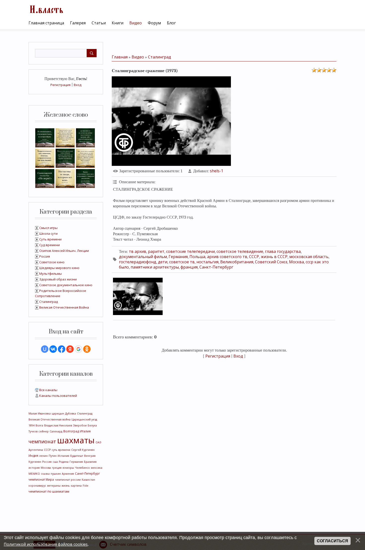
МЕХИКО (34, 473)
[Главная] (46, 9)
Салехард (56, 431)
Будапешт (76, 456)
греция (57, 467)
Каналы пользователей (58, 395)
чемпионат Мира (41, 479)
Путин (53, 456)
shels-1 (216, 171)
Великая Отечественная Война (64, 307)
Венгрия (90, 456)
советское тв (182, 262)
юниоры (68, 467)
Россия (44, 256)
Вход (77, 85)
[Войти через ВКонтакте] (53, 349)
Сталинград (48, 301)
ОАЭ (98, 442)
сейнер (43, 431)
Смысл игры (48, 228)
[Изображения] (138, 296)
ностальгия (207, 262)
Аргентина (36, 450)
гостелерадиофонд (137, 262)
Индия (33, 456)
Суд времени (49, 245)
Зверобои (80, 425)
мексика (96, 467)
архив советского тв (227, 256)
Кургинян (35, 461)
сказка (45, 473)
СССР (47, 450)
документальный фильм (143, 256)
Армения (68, 473)
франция (189, 267)
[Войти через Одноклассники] (87, 349)
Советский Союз (271, 262)
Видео (138, 57)
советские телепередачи (190, 251)
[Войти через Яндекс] (70, 349)
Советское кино (52, 262)
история (34, 467)
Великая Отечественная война (50, 419)
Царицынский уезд (84, 419)
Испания (63, 456)
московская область (308, 256)
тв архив (137, 251)
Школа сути (48, 233)
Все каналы (48, 390)
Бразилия (90, 461)
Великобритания (236, 262)
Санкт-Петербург (87, 473)
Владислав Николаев (58, 425)
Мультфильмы (50, 273)
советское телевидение (240, 251)
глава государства (283, 251)
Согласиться (332, 541)
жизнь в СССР (274, 256)
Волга (39, 425)
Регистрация (60, 85)
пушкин (56, 473)
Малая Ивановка (40, 413)
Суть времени (50, 239)
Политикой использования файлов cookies (46, 544)
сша (55, 461)
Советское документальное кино (65, 285)
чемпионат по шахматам (49, 491)
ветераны (54, 485)
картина (76, 485)
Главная (120, 57)
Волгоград (71, 431)
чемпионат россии (68, 479)
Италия (85, 431)
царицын (58, 413)
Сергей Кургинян (83, 450)
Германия (76, 461)
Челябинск (82, 467)
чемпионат (42, 441)
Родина (64, 461)
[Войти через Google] (78, 349)
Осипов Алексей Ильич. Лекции (64, 250)
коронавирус (37, 485)
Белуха (92, 425)
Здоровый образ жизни (58, 279)
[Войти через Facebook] (61, 349)
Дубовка (70, 413)
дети (162, 262)
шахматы (76, 440)
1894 (32, 425)
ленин (43, 456)
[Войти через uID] (44, 349)
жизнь (66, 485)
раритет (156, 251)
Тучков (33, 431)
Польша (197, 256)
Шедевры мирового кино (59, 268)
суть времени (61, 450)
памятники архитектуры (155, 267)
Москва (46, 467)
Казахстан (88, 479)
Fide (85, 485)
